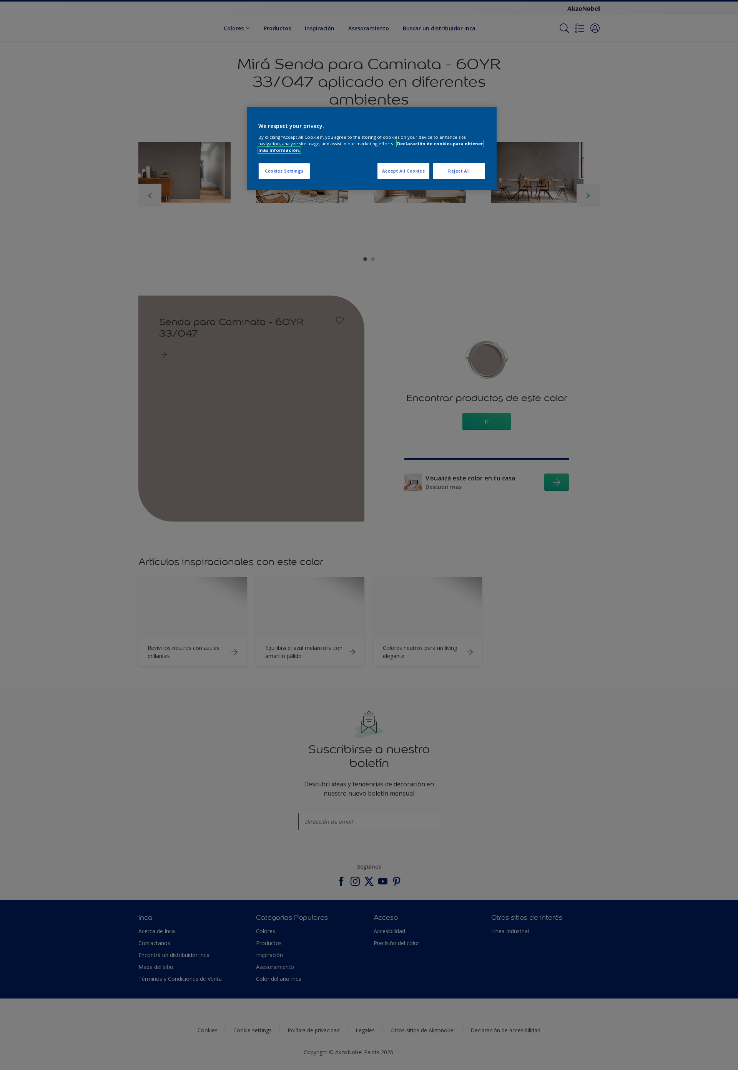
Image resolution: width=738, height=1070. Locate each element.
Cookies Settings (284, 171)
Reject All (459, 171)
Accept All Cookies (403, 171)
